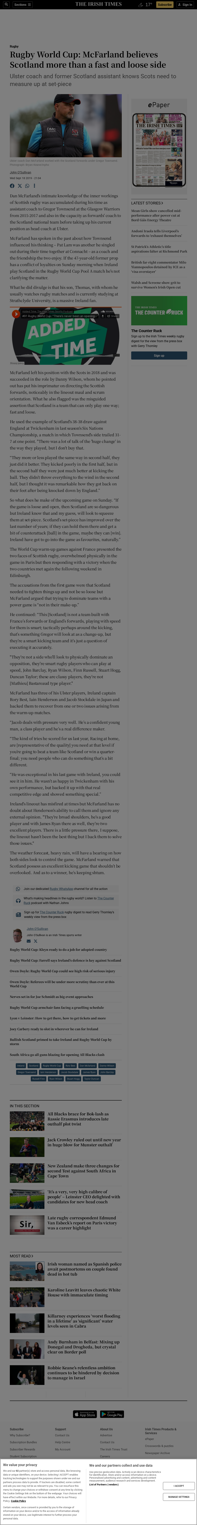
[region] (98, 1492)
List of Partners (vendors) (104, 1484)
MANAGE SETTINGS (178, 1496)
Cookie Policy (18, 1500)
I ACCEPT (179, 1486)
